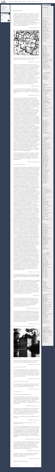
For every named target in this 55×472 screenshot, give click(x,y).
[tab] (43, 5)
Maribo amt (3, 9)
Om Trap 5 (34, 1)
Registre (24, 1)
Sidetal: (2, 19)
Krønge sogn (37, 465)
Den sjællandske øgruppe (5, 10)
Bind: (2, 15)
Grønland (20, 1)
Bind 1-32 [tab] (2, 14)
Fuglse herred (3, 8)
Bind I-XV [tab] (6, 14)
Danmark (10, 1)
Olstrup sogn (16, 465)
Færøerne (15, 1)
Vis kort (28, 1)
